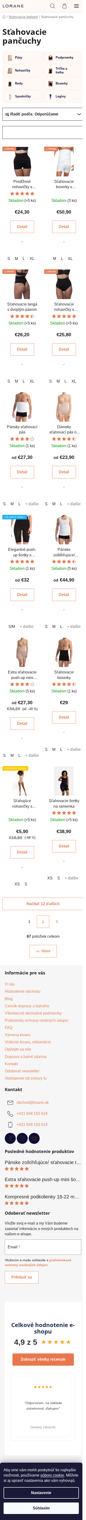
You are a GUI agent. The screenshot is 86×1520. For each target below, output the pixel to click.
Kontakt (11, 1064)
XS (17, 884)
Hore (46, 951)
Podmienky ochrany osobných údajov (36, 1020)
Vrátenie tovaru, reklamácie (28, 1042)
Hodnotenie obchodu (22, 991)
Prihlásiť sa (21, 1277)
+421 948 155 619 (32, 1113)
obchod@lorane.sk (33, 1102)
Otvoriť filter (21, 132)
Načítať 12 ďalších (43, 904)
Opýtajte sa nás (18, 1049)
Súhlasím (41, 1508)
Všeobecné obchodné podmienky (33, 1013)
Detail (22, 227)
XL (32, 259)
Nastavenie (41, 1493)
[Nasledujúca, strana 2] (43, 921)
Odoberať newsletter (22, 1071)
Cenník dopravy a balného (27, 1006)
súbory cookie (52, 1475)
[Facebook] (10, 1138)
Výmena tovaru (17, 1035)
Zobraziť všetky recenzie (43, 1359)
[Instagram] (22, 1138)
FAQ (8, 1028)
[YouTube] (34, 1138)
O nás (10, 984)
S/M (11, 627)
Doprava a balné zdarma (26, 1057)
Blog (9, 999)
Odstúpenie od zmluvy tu (26, 1078)
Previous (4, 1406)
